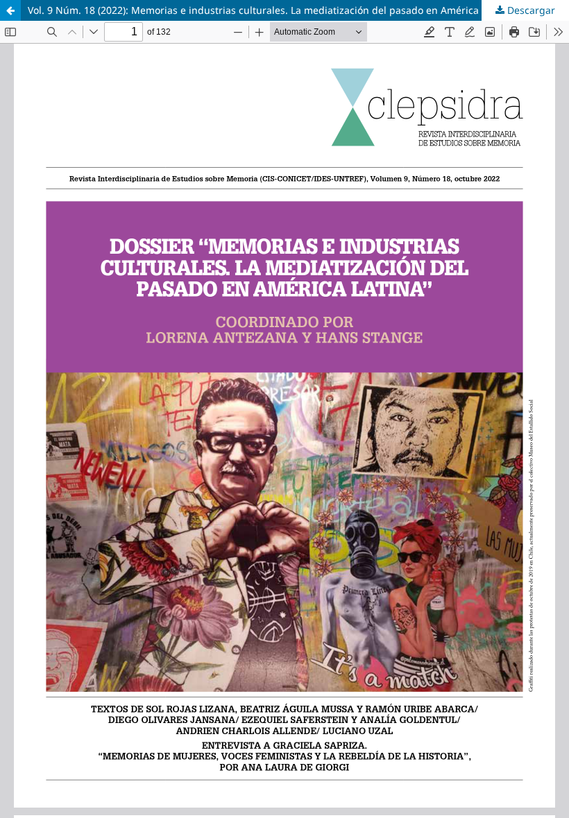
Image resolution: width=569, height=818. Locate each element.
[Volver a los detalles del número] (10, 10)
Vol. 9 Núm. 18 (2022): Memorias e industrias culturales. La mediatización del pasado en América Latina (269, 10)
